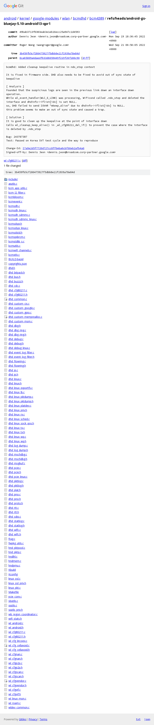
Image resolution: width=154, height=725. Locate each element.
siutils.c (12, 605)
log (112, 32)
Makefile (13, 592)
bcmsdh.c (14, 206)
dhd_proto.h (15, 503)
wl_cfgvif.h (14, 694)
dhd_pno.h (14, 499)
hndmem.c (14, 561)
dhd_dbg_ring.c (17, 330)
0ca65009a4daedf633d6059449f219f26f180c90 (50, 58)
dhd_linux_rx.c (16, 414)
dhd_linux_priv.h (17, 410)
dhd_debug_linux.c (19, 348)
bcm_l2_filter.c (16, 192)
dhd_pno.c (14, 494)
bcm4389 (96, 18)
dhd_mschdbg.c (17, 454)
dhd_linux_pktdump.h (20, 401)
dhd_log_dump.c (18, 445)
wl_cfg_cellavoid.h (19, 649)
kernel (25, 18)
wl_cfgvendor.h (17, 685)
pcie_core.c (15, 596)
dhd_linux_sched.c (19, 419)
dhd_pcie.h (14, 472)
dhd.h (11, 268)
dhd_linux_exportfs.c (20, 388)
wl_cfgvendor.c (17, 681)
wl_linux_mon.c (17, 698)
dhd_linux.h (15, 383)
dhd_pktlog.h (16, 485)
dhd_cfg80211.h (17, 294)
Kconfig (13, 574)
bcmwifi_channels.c (20, 250)
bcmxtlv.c (14, 255)
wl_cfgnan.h (15, 658)
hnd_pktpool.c (16, 547)
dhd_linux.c (14, 379)
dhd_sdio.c (14, 516)
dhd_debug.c (15, 339)
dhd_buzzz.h (15, 281)
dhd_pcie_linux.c (17, 476)
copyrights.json (17, 263)
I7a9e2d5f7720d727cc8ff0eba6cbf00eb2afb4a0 (53, 148)
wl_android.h (15, 627)
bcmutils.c (14, 246)
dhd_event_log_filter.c (21, 352)
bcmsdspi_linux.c (18, 228)
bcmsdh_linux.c (17, 210)
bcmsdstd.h (15, 232)
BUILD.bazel (15, 259)
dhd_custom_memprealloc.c (25, 317)
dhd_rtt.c (13, 508)
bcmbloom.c (15, 197)
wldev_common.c (18, 707)
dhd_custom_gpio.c (20, 312)
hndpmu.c (14, 565)
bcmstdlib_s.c (16, 241)
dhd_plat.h (14, 490)
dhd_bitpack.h (16, 272)
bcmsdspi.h (15, 223)
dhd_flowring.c (17, 361)
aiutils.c (12, 183)
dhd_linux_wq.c (17, 436)
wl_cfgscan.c (15, 672)
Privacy (33, 719)
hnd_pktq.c (14, 552)
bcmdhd (79, 18)
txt (138, 719)
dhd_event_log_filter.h (21, 357)
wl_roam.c (14, 703)
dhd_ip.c (13, 370)
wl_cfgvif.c (14, 689)
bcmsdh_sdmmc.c (19, 215)
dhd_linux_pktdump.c (20, 397)
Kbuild (12, 570)
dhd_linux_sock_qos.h (21, 423)
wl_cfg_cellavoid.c (18, 645)
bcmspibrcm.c (16, 237)
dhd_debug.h (16, 343)
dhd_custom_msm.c (20, 321)
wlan (66, 18)
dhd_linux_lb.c (16, 392)
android (10, 18)
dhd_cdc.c (14, 285)
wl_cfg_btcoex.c (17, 641)
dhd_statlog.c (16, 521)
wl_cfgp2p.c (15, 663)
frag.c (11, 539)
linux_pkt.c (14, 587)
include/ (13, 179)
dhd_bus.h (14, 277)
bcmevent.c (15, 201)
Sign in (146, 6)
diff (86, 58)
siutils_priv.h (15, 610)
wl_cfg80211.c (12, 160)
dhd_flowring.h (17, 365)
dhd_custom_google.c (21, 308)
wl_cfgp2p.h (15, 667)
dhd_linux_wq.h (17, 441)
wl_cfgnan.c (15, 654)
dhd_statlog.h (16, 525)
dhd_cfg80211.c (17, 290)
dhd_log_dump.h (18, 450)
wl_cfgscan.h (16, 676)
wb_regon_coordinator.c (23, 614)
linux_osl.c (14, 578)
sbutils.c (13, 601)
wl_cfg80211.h (17, 636)
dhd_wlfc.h (14, 534)
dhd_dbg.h (14, 325)
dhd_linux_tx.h (16, 432)
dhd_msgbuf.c (16, 463)
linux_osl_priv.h (17, 583)
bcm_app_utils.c (17, 188)
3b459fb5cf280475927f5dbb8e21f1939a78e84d (50, 53)
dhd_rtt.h (13, 512)
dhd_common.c (17, 299)
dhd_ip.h (13, 374)
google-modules (46, 18)
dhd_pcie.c (14, 468)
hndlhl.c (12, 556)
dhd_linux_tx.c (16, 428)
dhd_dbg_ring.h (17, 334)
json (147, 719)
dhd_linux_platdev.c (19, 405)
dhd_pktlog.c (15, 481)
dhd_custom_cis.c (18, 303)
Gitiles (22, 719)
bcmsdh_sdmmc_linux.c (22, 219)
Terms (43, 719)
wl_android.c (15, 623)
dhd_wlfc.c (14, 530)
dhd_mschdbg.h (17, 459)
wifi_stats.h (15, 618)
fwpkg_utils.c (16, 543)
